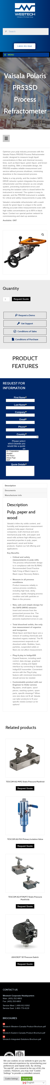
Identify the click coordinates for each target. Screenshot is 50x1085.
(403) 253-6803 (14, 1001)
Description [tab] (10, 485)
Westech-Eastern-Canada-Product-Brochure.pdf (24, 1033)
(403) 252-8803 (15, 998)
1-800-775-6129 (22, 1008)
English (30, 1082)
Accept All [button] (27, 1079)
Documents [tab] (10, 490)
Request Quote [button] (25, 788)
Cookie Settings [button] (11, 1079)
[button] (42, 234)
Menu (11, 55)
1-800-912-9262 (22, 1005)
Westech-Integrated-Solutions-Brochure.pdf (22, 1039)
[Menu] (6, 138)
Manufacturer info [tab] (13, 495)
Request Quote (21, 299)
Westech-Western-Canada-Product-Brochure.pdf (24, 1026)
